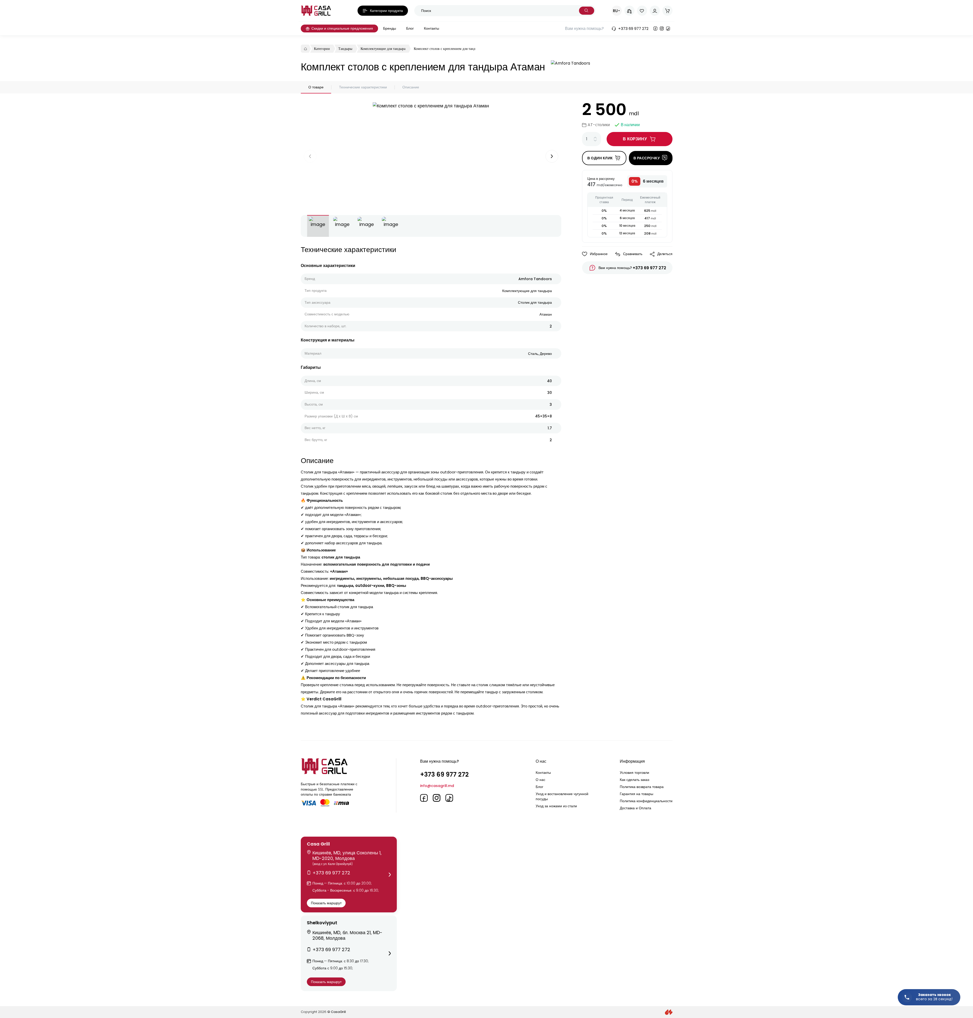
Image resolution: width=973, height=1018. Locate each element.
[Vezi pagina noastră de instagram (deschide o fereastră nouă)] (662, 28)
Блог (539, 786)
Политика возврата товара (642, 786)
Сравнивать (632, 253)
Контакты (543, 772)
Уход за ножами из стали (556, 806)
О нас (540, 779)
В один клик (600, 158)
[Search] (586, 11)
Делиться (664, 253)
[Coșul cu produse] (667, 11)
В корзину (635, 139)
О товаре (316, 87)
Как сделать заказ (634, 779)
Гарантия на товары (636, 793)
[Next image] (552, 156)
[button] (349, 874)
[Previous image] (310, 156)
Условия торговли (634, 772)
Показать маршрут (326, 903)
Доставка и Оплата (635, 808)
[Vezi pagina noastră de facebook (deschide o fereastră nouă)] (655, 28)
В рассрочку (646, 158)
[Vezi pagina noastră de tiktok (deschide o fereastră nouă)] (668, 28)
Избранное (599, 253)
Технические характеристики (363, 87)
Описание (410, 87)
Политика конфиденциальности (646, 800)
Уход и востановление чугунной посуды (562, 796)
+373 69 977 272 (649, 268)
